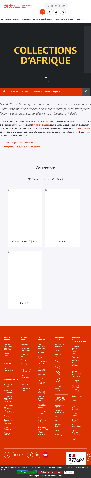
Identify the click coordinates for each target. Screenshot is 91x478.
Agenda (87, 45)
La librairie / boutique (42, 362)
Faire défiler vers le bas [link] (46, 80)
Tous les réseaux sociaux (58, 388)
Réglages (69, 472)
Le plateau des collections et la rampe (42, 381)
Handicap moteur (7, 455)
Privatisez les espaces (8, 386)
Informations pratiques (10, 19)
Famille (23, 360)
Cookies (57, 430)
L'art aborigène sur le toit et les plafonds (43, 419)
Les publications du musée (8, 370)
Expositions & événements (42, 19)
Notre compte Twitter (56, 12)
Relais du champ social (25, 365)
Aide (56, 420)
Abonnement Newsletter (59, 345)
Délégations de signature (59, 411)
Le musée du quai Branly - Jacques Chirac (75, 350)
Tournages (7, 416)
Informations (87, 38)
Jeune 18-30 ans (25, 355)
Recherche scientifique (64, 19)
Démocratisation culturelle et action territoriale (76, 388)
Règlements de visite (59, 425)
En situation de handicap (25, 383)
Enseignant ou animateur (26, 349)
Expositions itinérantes (8, 391)
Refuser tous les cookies (50, 472)
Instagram (63, 12)
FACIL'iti (45, 455)
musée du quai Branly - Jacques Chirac (20, 6)
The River (41, 375)
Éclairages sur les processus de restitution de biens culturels (75, 362)
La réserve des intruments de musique (42, 390)
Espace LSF (38, 455)
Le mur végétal (40, 357)
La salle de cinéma (42, 412)
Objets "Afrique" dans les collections (19, 142)
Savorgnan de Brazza (41, 125)
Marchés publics (7, 434)
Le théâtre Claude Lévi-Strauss (42, 405)
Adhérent (24, 345)
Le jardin (41, 352)
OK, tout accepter (27, 472)
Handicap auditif (22, 455)
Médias (87, 53)
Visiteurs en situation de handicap (56, 6)
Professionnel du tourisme (26, 370)
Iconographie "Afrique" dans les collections (22, 147)
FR (43, 12)
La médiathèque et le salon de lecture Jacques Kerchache (43, 430)
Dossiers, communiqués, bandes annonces (9, 347)
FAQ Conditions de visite (76, 407)
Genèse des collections (31, 92)
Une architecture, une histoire (42, 346)
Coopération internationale (76, 395)
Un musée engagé (75, 381)
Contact (57, 350)
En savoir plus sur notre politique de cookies (46, 476)
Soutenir (80, 19)
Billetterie (87, 30)
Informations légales (59, 406)
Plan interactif (87, 61)
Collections (26, 19)
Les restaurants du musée (42, 369)
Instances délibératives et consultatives (76, 373)
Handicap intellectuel (30, 455)
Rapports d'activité (75, 420)
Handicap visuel (15, 455)
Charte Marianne (7, 428)
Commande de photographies (9, 421)
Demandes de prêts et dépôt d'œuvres (8, 399)
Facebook (57, 361)
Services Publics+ (75, 414)
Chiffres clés (74, 401)
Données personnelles (59, 435)
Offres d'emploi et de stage (76, 432)
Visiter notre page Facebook (50, 12)
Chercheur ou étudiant (26, 389)
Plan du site (59, 416)
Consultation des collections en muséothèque (9, 409)
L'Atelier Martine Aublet (41, 398)
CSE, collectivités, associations (25, 377)
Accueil (4, 92)
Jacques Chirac (74, 439)
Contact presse (6, 354)
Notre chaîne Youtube (57, 379)
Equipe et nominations (76, 425)
